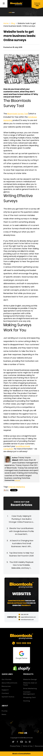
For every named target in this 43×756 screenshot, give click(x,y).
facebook (17, 742)
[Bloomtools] (16, 3)
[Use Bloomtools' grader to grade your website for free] (37, 4)
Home (6, 23)
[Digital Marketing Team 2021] (21, 599)
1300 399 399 (23, 643)
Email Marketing (30, 688)
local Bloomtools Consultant (16, 447)
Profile (4, 711)
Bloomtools (28, 738)
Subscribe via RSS (6, 490)
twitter (13, 742)
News (4, 714)
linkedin (25, 742)
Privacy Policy (15, 746)
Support (5, 690)
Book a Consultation (21, 753)
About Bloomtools (9, 683)
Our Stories (6, 679)
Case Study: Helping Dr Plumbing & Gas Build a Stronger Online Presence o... (21, 519)
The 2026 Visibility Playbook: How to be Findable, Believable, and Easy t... (21, 565)
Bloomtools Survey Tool (17, 113)
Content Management (29, 693)
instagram (30, 742)
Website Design (30, 679)
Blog (13, 23)
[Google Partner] (21, 655)
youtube (21, 742)
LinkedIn (17, 480)
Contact (5, 693)
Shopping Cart (29, 697)
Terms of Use (28, 746)
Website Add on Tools (30, 684)
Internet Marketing (16, 486)
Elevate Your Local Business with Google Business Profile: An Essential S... (21, 531)
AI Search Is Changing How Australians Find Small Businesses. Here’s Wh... (21, 543)
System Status (8, 697)
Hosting (26, 701)
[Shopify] (21, 668)
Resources (6, 686)
